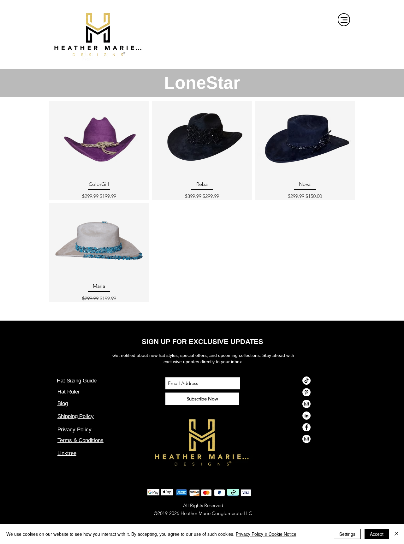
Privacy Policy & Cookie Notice (266, 534)
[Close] (396, 534)
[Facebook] (306, 427)
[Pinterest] (306, 392)
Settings (347, 534)
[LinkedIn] (306, 415)
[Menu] (344, 19)
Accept (376, 534)
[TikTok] (306, 380)
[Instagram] (306, 404)
